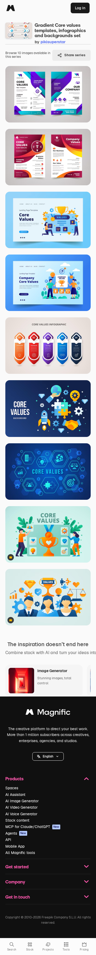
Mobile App (15, 846)
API (8, 839)
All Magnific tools (20, 852)
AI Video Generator (21, 807)
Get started (17, 866)
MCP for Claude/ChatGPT (32, 826)
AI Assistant (15, 794)
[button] (48, 756)
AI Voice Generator (21, 814)
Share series (74, 55)
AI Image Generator (22, 801)
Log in (80, 8)
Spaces (11, 788)
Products (14, 778)
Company (15, 881)
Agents (15, 833)
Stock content (17, 820)
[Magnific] (10, 8)
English (48, 756)
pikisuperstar (53, 41)
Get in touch (17, 897)
